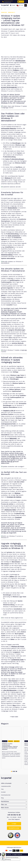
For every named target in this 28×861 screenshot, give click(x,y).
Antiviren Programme (8, 312)
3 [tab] (14, 771)
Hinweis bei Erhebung (6, 859)
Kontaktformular (14, 828)
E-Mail (14, 823)
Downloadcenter (6, 795)
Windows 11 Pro (6, 103)
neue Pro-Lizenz (16, 672)
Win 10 (5, 533)
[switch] (3, 859)
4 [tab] (16, 771)
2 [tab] (13, 771)
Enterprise (20, 103)
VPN (8, 315)
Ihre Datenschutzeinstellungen (11, 857)
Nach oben (14, 716)
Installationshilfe (6, 786)
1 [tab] (11, 771)
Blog (5, 9)
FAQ (2, 789)
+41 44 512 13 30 (7, 2)
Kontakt (3, 792)
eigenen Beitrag (6, 461)
